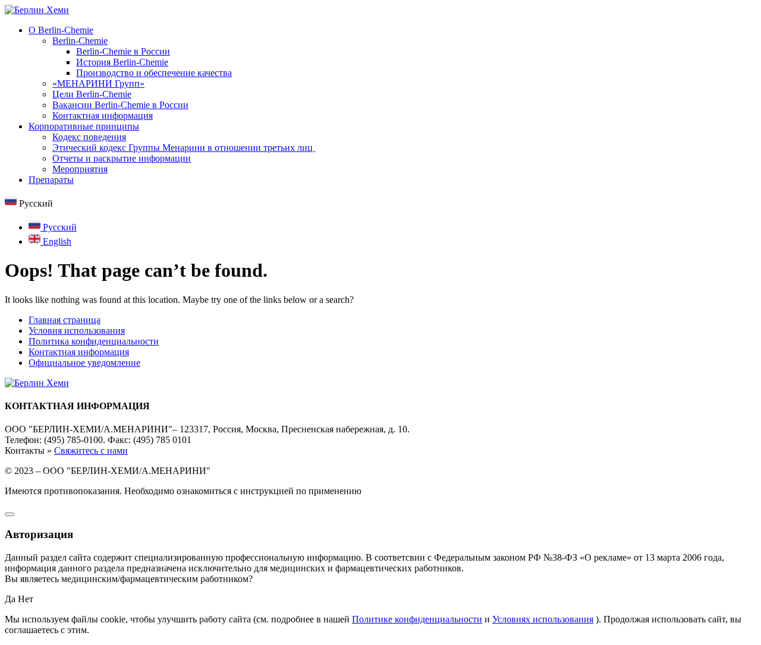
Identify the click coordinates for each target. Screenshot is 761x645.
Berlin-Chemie (80, 41)
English (55, 241)
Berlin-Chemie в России (123, 51)
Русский (58, 227)
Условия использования (77, 330)
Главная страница (64, 320)
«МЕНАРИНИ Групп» (98, 83)
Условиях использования (542, 619)
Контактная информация (102, 115)
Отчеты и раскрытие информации (121, 158)
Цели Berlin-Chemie (91, 94)
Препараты (51, 180)
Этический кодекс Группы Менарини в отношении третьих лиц (183, 148)
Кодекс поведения (89, 137)
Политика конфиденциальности (94, 341)
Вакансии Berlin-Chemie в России (120, 105)
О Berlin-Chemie (61, 30)
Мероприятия (80, 169)
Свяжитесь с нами (91, 450)
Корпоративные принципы (84, 126)
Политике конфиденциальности (417, 619)
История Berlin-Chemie (122, 62)
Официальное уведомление (84, 363)
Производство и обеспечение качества (154, 73)
